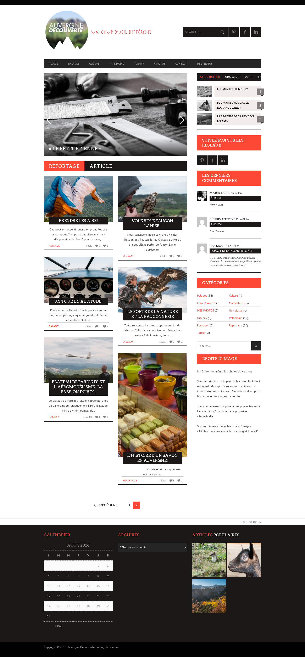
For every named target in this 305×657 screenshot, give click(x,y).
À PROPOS (159, 63)
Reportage (130, 480)
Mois (248, 77)
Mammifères (237, 303)
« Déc (58, 626)
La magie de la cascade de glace (232, 251)
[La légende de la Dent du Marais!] (209, 597)
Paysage (54, 245)
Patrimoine (117, 63)
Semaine (232, 77)
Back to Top (250, 522)
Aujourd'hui (210, 77)
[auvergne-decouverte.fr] (98, 32)
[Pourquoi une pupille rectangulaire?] (244, 560)
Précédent (108, 505)
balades (73, 63)
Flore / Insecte (206, 303)
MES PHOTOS (204, 63)
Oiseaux (128, 256)
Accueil (53, 63)
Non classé (236, 310)
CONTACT (181, 63)
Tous (261, 77)
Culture (94, 63)
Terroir (139, 63)
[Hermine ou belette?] (209, 560)
